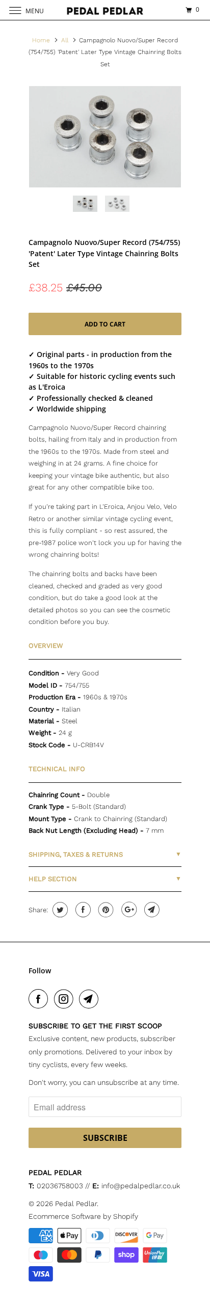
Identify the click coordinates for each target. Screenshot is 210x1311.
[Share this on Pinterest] (105, 909)
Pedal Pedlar (76, 1203)
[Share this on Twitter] (59, 909)
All (64, 40)
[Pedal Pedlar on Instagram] (65, 998)
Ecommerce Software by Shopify (83, 1216)
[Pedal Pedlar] (105, 10)
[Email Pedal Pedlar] (90, 998)
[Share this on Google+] (128, 909)
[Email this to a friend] (151, 909)
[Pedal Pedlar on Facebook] (40, 998)
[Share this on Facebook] (82, 909)
